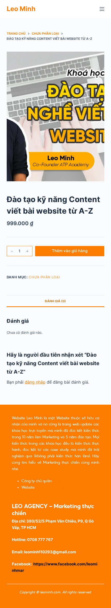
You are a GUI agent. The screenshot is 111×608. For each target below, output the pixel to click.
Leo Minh (21, 9)
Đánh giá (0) (55, 301)
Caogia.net (62, 481)
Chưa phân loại (44, 277)
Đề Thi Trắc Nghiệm (52, 487)
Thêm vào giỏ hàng (70, 250)
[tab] (55, 301)
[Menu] (102, 9)
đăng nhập (35, 382)
